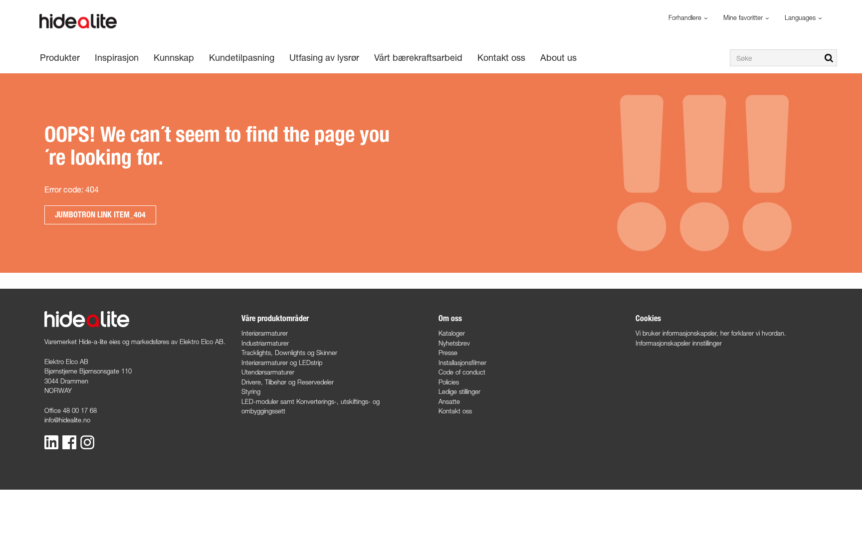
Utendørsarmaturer (267, 372)
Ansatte (449, 401)
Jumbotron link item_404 (100, 214)
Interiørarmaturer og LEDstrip (281, 363)
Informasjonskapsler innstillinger (679, 343)
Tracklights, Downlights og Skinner (289, 353)
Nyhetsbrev (454, 343)
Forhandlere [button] (685, 17)
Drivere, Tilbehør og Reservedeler (287, 382)
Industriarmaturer (265, 343)
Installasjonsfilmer (462, 363)
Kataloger (451, 333)
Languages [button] (801, 17)
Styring (250, 391)
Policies (448, 382)
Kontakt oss (455, 411)
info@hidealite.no (67, 420)
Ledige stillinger (459, 391)
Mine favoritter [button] (744, 17)
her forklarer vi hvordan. (753, 333)
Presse (447, 353)
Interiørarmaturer (264, 333)
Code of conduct (461, 372)
